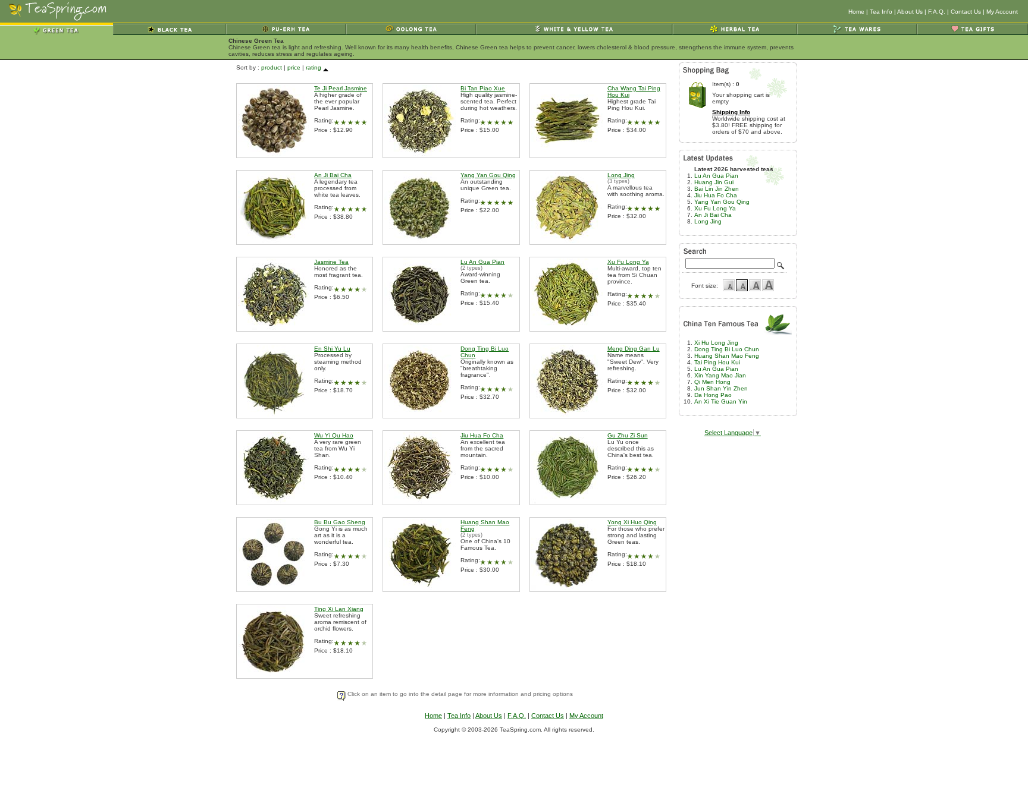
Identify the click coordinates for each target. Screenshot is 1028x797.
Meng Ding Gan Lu (633, 348)
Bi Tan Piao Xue (482, 88)
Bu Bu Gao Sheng (339, 522)
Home (856, 11)
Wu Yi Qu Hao (333, 435)
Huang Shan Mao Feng (726, 355)
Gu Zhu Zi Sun (627, 435)
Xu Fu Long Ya (628, 262)
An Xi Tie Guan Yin (720, 401)
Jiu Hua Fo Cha (481, 435)
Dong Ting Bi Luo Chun (726, 349)
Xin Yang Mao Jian (720, 375)
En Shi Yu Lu (332, 348)
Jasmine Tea (331, 262)
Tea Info (881, 11)
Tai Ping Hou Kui (717, 362)
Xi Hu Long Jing (716, 342)
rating (313, 67)
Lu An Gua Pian (482, 262)
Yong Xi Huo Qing (632, 522)
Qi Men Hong (712, 382)
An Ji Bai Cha (333, 175)
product (271, 67)
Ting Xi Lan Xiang (338, 609)
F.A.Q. (936, 11)
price (293, 67)
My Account (1002, 11)
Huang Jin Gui (714, 182)
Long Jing (621, 175)
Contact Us (966, 11)
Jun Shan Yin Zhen (721, 388)
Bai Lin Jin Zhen (716, 188)
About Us (910, 11)
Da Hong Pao (713, 395)
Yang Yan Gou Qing (488, 175)
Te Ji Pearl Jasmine (340, 88)
